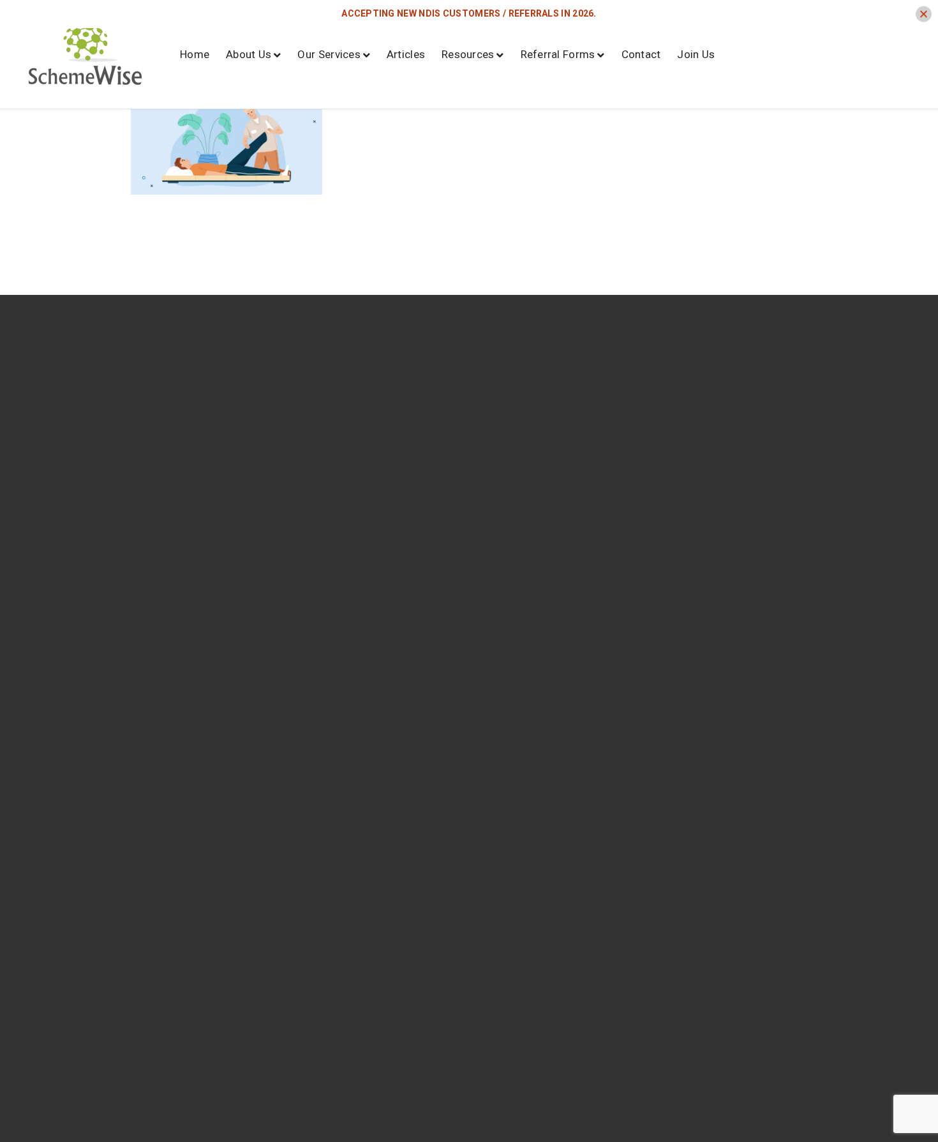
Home (194, 54)
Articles (406, 54)
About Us (248, 54)
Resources (468, 54)
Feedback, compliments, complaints (760, 508)
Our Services (328, 54)
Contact (641, 54)
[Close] (924, 14)
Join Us (696, 54)
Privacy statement (760, 473)
